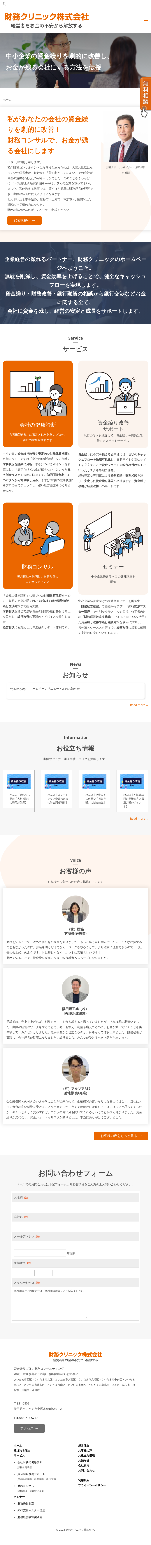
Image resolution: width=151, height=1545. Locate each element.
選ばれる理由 (22, 1450)
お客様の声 (85, 1450)
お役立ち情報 (86, 1455)
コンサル (43, 566)
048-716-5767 (28, 1418)
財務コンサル (25, 1486)
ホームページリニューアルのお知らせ (55, 688)
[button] (4, 4)
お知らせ (83, 1460)
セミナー (113, 566)
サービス (19, 1455)
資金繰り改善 (113, 422)
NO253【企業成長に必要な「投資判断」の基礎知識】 (95, 798)
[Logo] (46, 20)
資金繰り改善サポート (31, 1474)
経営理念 (83, 1445)
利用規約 (83, 1480)
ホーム (18, 1445)
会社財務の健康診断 (29, 1462)
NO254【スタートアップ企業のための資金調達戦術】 (58, 798)
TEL (16, 1418)
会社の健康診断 (38, 424)
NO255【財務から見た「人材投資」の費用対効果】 (20, 798)
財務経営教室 (25, 1503)
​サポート (113, 428)
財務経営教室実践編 (29, 1517)
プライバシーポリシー (92, 1485)
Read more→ (139, 705)
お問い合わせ (86, 1470)
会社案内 (83, 1465)
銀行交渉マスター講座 (31, 1510)
